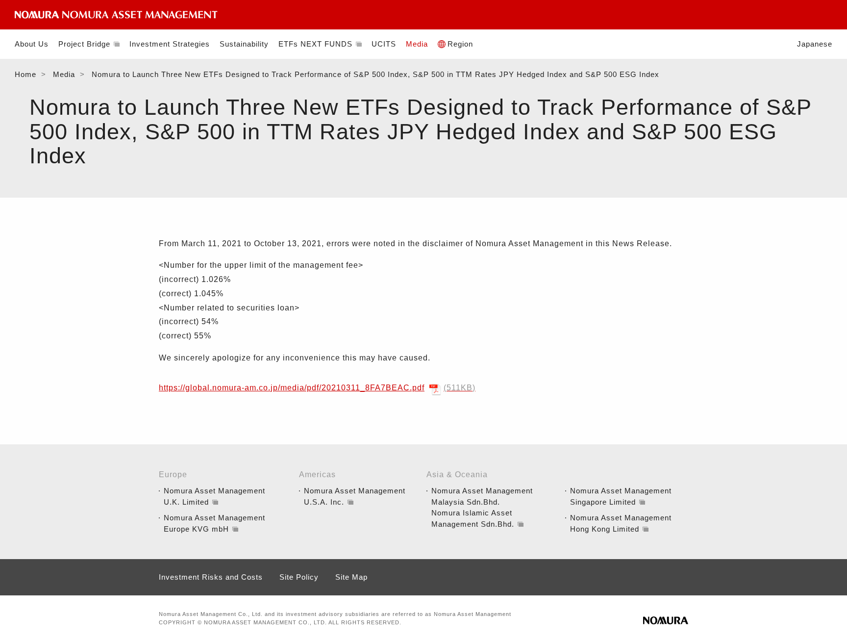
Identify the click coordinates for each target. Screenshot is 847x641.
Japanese (814, 44)
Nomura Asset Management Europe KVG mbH (214, 523)
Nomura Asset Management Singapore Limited (621, 496)
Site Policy (299, 577)
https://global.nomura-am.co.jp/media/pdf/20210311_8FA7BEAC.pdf (316, 388)
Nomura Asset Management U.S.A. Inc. (354, 496)
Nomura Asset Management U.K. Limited (214, 496)
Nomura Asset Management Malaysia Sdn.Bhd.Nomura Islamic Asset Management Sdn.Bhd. (482, 507)
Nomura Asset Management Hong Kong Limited (621, 523)
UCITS (384, 44)
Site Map (351, 577)
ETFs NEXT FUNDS (315, 44)
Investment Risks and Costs (211, 577)
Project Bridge (84, 44)
